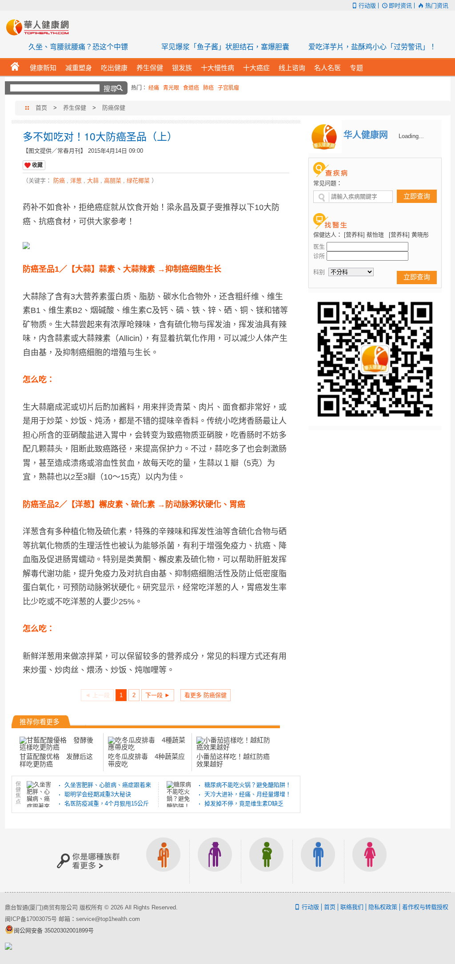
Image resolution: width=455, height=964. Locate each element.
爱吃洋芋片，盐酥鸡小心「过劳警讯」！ (372, 47)
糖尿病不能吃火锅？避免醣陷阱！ (247, 785)
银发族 (215, 860)
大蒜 (93, 180)
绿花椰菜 (138, 180)
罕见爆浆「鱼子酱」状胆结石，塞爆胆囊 (225, 47)
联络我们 (351, 907)
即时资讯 (400, 5)
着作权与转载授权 (425, 907)
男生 (318, 860)
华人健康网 (40, 27)
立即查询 (416, 196)
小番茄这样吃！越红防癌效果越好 (233, 760)
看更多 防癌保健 (205, 695)
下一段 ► (157, 695)
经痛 (153, 88)
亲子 (266, 860)
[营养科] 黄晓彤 (409, 234)
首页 (41, 107)
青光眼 (171, 88)
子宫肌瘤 (228, 88)
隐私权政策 (382, 907)
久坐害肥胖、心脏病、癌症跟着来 (107, 785)
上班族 (163, 860)
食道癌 (191, 88)
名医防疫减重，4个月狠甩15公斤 (106, 803)
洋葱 (76, 180)
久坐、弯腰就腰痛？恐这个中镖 (78, 47)
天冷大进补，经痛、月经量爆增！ (247, 794)
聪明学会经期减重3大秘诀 (97, 794)
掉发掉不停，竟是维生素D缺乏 (243, 803)
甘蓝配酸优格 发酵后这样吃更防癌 (56, 760)
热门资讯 (436, 5)
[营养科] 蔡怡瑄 (364, 234)
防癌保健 (113, 107)
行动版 (367, 5)
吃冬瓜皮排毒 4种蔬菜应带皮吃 (146, 760)
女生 (369, 860)
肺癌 (208, 88)
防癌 (59, 180)
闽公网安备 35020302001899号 (54, 930)
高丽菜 (112, 180)
